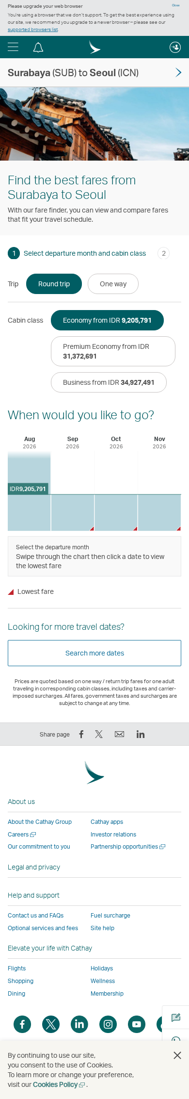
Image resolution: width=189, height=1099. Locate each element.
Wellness (103, 980)
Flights (17, 968)
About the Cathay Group (40, 821)
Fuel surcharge (110, 915)
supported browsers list (33, 29)
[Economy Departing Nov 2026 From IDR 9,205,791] (159, 512)
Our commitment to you (39, 846)
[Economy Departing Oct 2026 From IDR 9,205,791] (116, 512)
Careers (22, 834)
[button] (13, 47)
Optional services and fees (43, 928)
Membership (107, 993)
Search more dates (94, 653)
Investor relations (113, 834)
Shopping (20, 980)
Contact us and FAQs (35, 915)
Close (176, 5)
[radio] (54, 284)
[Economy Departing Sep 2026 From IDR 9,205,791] (72, 512)
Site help (102, 928)
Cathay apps (107, 821)
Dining (16, 993)
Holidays (102, 968)
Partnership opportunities (129, 846)
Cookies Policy (59, 1084)
